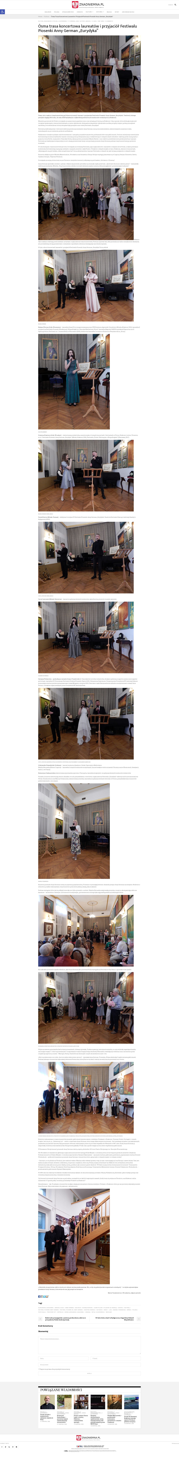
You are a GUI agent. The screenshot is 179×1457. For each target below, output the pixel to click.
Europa (120, 1307)
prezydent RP (51, 1312)
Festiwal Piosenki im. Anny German (71, 1309)
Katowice (99, 1309)
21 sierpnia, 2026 (45, 1421)
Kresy (106, 1309)
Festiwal (127, 1307)
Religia (42, 1412)
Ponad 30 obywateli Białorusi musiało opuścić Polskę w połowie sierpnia (130, 1419)
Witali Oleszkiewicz (98, 1312)
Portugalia (42, 1312)
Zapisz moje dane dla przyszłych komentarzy (55, 1369)
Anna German (69, 1307)
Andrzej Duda (59, 1307)
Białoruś (78, 1307)
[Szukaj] (174, 5)
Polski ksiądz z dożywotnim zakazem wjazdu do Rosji (46, 1417)
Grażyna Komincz (89, 1309)
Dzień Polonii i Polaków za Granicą (105, 1307)
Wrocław (109, 1312)
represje (60, 1312)
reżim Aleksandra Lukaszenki (74, 1312)
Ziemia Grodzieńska (63, 1413)
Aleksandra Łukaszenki (45, 1307)
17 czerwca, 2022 (73, 21)
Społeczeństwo (96, 1413)
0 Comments (109, 21)
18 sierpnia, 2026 (95, 1426)
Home (40, 16)
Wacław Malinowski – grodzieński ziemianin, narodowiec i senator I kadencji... (114, 1419)
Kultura (46, 16)
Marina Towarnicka (119, 1309)
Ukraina (87, 1312)
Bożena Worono (87, 1307)
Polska (134, 1309)
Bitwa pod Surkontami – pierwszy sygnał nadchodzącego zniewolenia (62, 1419)
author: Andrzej (85, 21)
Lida (110, 1309)
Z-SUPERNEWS (62, 21)
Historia (60, 1412)
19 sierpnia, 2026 (79, 1424)
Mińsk (129, 1309)
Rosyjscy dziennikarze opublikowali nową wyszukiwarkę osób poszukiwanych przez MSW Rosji (98, 1420)
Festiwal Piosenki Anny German (48, 1309)
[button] (2, 11)
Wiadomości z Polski (51, 21)
